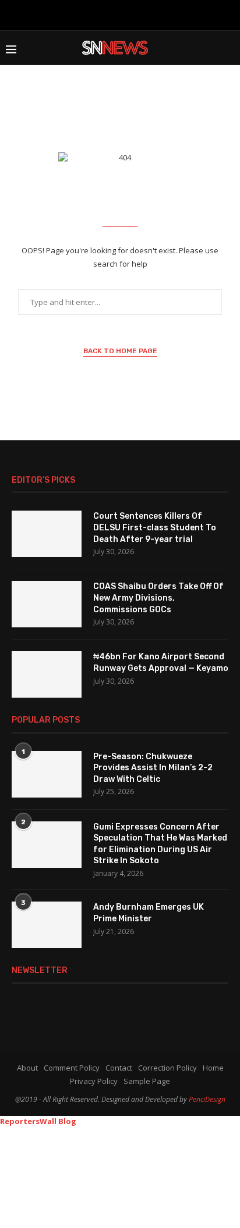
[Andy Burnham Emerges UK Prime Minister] (47, 925)
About (27, 1067)
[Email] (155, 14)
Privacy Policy (94, 1081)
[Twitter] (83, 14)
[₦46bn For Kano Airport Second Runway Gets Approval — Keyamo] (47, 674)
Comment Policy (72, 1067)
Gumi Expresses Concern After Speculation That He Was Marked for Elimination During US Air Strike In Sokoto (160, 844)
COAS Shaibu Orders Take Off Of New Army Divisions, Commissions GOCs (158, 597)
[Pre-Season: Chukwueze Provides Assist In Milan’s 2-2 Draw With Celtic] (47, 774)
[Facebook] (65, 14)
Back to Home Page (120, 351)
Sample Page (146, 1081)
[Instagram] (99, 14)
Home (213, 1067)
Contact (118, 1067)
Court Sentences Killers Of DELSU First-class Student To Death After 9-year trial (154, 527)
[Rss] (174, 14)
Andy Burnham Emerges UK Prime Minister (148, 913)
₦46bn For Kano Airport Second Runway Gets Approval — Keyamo (160, 662)
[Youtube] (137, 14)
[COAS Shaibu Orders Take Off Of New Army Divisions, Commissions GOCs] (47, 604)
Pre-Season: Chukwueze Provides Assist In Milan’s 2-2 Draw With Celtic (153, 768)
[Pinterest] (118, 14)
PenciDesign (207, 1099)
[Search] (228, 47)
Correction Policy (167, 1067)
